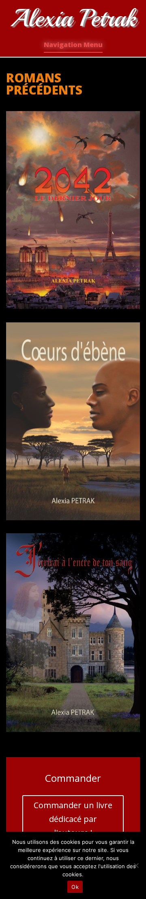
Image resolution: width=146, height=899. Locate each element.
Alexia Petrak (73, 18)
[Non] (136, 865)
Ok (75, 887)
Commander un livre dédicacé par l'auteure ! (73, 819)
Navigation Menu (73, 45)
